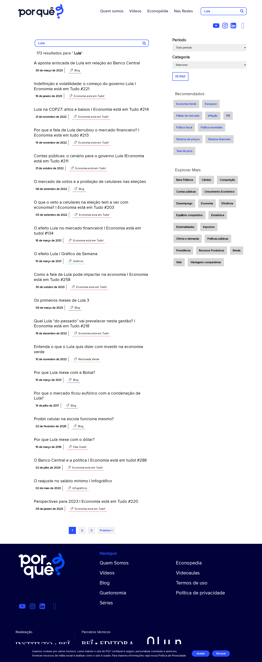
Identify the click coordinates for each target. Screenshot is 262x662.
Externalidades (185, 227)
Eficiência (227, 203)
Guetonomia (113, 593)
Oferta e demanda (187, 239)
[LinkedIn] (234, 27)
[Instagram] (226, 27)
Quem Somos (114, 563)
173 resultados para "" (60, 53)
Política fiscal (184, 127)
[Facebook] (243, 27)
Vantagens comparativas (206, 262)
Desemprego (184, 203)
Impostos (209, 227)
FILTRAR (180, 76)
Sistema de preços (188, 139)
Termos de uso (191, 583)
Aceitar (201, 653)
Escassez (211, 104)
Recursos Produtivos (211, 250)
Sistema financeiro (219, 139)
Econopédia (157, 11)
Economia (207, 203)
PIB (228, 115)
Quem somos (112, 11)
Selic (179, 262)
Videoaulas (188, 573)
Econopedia (189, 563)
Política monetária (211, 127)
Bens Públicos (184, 180)
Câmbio (206, 180)
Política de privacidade (200, 593)
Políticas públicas (217, 239)
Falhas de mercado (187, 115)
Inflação (213, 115)
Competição (227, 180)
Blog (105, 583)
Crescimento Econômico (219, 191)
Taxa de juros (184, 151)
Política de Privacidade (172, 655)
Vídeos (135, 11)
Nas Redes (183, 11)
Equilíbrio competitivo (189, 215)
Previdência (183, 250)
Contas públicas (186, 191)
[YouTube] (217, 27)
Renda (236, 250)
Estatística (217, 215)
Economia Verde (186, 104)
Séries (106, 603)
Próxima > (106, 530)
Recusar (221, 653)
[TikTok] (240, 27)
